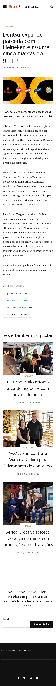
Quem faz (29, 651)
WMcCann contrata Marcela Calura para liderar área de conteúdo (28, 460)
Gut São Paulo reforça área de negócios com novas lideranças (28, 388)
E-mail (6, 619)
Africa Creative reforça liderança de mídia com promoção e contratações (28, 538)
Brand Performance (11, 651)
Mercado (8, 26)
